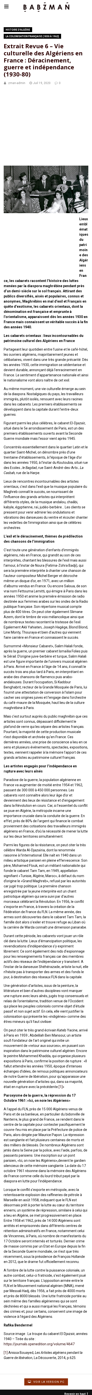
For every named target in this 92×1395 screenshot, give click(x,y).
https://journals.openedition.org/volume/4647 (39, 1344)
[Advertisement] (46, 126)
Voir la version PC (48, 1381)
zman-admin (16, 83)
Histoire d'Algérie (18, 29)
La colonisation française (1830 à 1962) (32, 36)
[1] (61, 1087)
